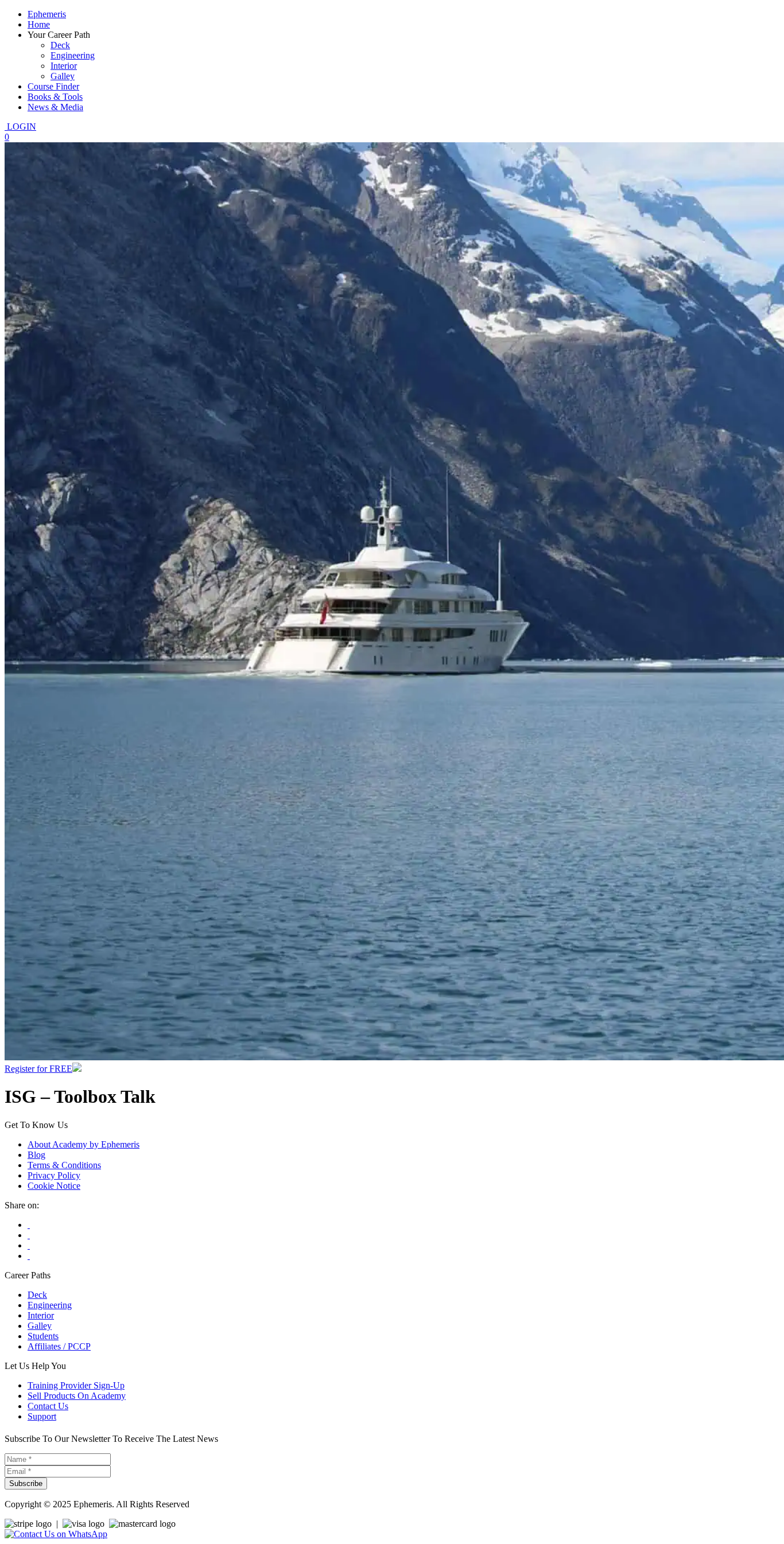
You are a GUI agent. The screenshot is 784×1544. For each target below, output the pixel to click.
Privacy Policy (54, 1175)
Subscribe (25, 1483)
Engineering (73, 55)
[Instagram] (29, 1245)
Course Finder (53, 86)
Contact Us (48, 1406)
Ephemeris (47, 14)
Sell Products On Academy (77, 1396)
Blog (36, 1155)
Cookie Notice (54, 1186)
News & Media (55, 107)
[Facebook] (29, 1225)
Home (39, 24)
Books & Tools (55, 97)
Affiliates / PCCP (59, 1346)
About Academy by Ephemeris (83, 1144)
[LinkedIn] (29, 1256)
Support (42, 1416)
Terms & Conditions (64, 1165)
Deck (60, 45)
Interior (64, 66)
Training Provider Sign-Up (76, 1385)
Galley (63, 76)
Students (43, 1336)
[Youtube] (29, 1235)
